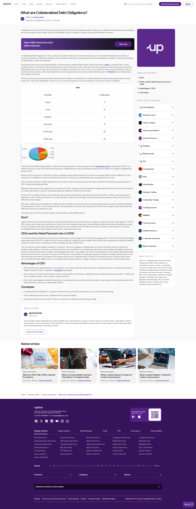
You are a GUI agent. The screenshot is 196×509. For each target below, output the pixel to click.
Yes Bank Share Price (147, 438)
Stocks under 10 (145, 451)
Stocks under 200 (119, 454)
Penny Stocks (118, 451)
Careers (84, 499)
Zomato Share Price (41, 447)
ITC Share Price (66, 451)
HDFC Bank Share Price (69, 441)
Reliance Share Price (94, 451)
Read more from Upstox (35, 332)
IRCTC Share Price (146, 447)
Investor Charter (94, 499)
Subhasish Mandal (45, 380)
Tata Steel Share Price (68, 444)
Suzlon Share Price (67, 438)
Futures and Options (49, 395)
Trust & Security (73, 499)
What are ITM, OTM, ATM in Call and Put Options (39, 376)
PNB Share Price (145, 444)
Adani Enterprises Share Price (45, 441)
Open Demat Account (170, 4)
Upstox (159, 499)
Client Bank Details (108, 499)
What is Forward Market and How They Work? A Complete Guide (76, 376)
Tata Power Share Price (43, 444)
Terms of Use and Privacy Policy (54, 499)
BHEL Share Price (93, 447)
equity (106, 65)
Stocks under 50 (66, 454)
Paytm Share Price (119, 444)
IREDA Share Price (93, 438)
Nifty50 (111, 72)
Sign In (188, 4)
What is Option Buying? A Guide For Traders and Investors (116, 376)
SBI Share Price (144, 441)
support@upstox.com (60, 415)
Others (156, 466)
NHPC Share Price (93, 441)
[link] (39, 365)
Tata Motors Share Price (122, 438)
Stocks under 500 (145, 454)
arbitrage (58, 270)
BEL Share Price (66, 447)
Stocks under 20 (40, 454)
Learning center (33, 395)
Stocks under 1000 (41, 457)
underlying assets (103, 166)
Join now (123, 44)
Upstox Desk (39, 17)
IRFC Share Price (40, 438)
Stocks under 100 (93, 454)
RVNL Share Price (119, 441)
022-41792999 (42, 415)
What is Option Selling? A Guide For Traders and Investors (155, 376)
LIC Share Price (39, 451)
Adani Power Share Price (96, 444)
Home (23, 395)
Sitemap (37, 499)
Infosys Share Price (120, 447)
